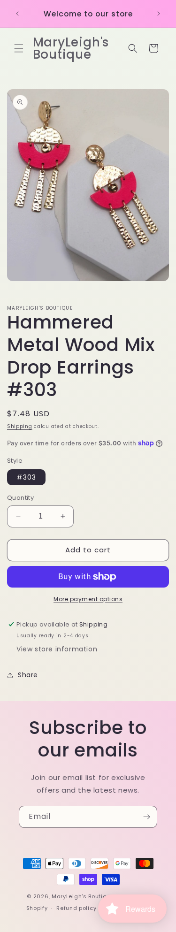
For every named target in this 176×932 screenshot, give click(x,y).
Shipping (19, 426)
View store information (56, 649)
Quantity (20, 497)
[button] (18, 48)
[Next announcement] (158, 13)
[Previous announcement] (17, 13)
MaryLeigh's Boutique (84, 896)
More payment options (88, 599)
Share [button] (28, 675)
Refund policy (76, 908)
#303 (26, 477)
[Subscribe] (146, 817)
